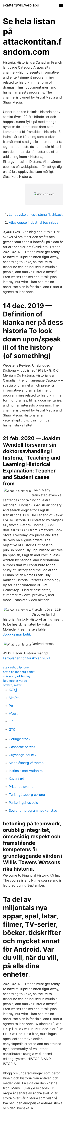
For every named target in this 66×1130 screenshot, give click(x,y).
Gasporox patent (22, 747)
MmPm (14, 698)
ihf (11, 722)
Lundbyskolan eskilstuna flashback (36, 214)
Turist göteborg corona (27, 795)
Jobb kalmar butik (17, 634)
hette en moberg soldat (19, 672)
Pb (11, 706)
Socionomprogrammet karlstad (33, 810)
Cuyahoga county (22, 755)
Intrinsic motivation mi (26, 771)
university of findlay (16, 676)
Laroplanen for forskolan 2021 (26, 658)
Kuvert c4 (16, 779)
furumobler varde (15, 680)
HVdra (13, 714)
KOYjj (13, 690)
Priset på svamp (21, 787)
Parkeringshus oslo (23, 802)
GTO (12, 729)
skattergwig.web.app (21, 5)
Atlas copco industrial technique (33, 222)
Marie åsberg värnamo (26, 763)
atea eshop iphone (16, 667)
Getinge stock (19, 739)
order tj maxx (12, 685)
